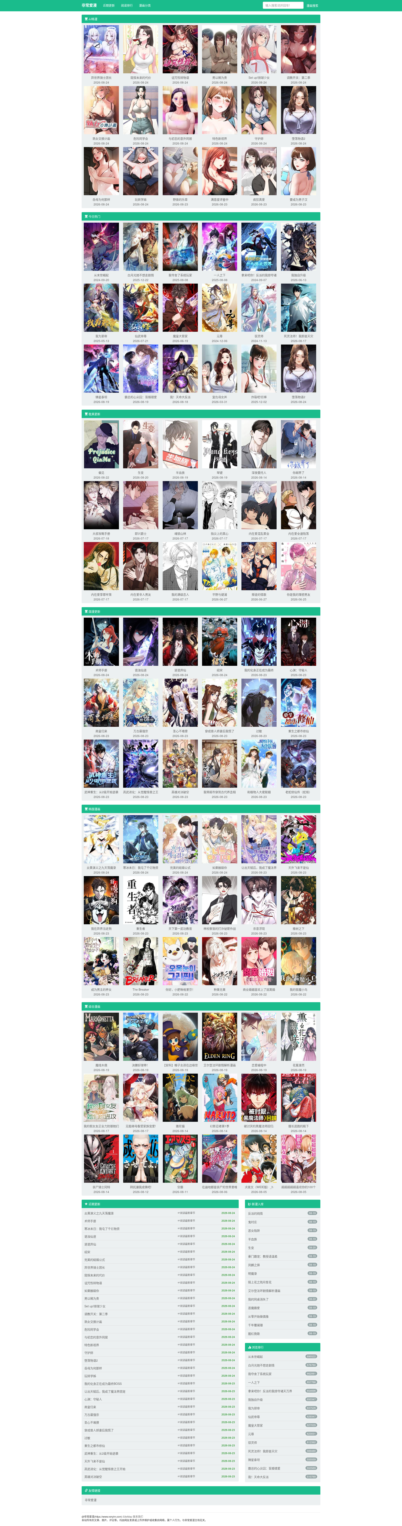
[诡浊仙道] (140, 641)
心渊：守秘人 (298, 670)
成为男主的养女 (101, 989)
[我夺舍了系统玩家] (180, 246)
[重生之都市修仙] (298, 702)
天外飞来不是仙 (298, 867)
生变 (141, 472)
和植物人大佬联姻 (259, 792)
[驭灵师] (259, 307)
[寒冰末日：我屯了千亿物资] (140, 839)
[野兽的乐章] (180, 171)
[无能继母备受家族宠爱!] (140, 1097)
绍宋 (220, 670)
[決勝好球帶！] (140, 1036)
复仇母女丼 (219, 397)
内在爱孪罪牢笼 (101, 594)
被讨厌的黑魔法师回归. (259, 1126)
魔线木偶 (101, 1065)
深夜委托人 (259, 472)
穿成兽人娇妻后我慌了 (219, 731)
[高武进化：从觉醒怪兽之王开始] (140, 763)
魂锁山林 (180, 533)
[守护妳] (259, 110)
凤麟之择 (254, 1265)
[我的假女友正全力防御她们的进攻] (101, 1097)
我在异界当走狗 (101, 928)
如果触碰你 (219, 867)
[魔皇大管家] (180, 307)
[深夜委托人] (259, 444)
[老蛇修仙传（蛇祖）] (298, 763)
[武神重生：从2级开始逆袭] (101, 763)
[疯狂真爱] (259, 171)
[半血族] (180, 444)
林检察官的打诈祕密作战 (220, 928)
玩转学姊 (141, 199)
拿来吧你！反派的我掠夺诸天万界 (270, 1391)
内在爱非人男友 (140, 594)
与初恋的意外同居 (180, 138)
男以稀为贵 (219, 77)
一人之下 (219, 275)
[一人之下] (219, 246)
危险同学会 (140, 138)
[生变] (140, 444)
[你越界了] (298, 444)
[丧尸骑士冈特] (101, 1158)
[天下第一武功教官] (180, 900)
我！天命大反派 (180, 397)
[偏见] (101, 444)
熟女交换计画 (101, 138)
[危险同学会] (140, 110)
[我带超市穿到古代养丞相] (219, 763)
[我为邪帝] (101, 307)
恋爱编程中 (259, 1065)
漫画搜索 (312, 5)
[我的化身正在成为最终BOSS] (259, 641)
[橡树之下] (298, 900)
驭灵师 (259, 336)
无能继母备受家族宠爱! (141, 1126)
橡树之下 (298, 928)
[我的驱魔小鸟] (298, 961)
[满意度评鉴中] (219, 171)
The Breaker (141, 989)
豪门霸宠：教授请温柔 (262, 1256)
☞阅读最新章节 (186, 1213)
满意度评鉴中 (219, 199)
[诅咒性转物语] (180, 49)
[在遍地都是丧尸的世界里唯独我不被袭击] (219, 1158)
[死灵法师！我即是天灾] (298, 307)
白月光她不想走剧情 (141, 275)
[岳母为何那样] (101, 171)
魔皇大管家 (180, 336)
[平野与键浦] (219, 566)
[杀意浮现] (259, 900)
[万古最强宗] (140, 702)
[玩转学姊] (140, 171)
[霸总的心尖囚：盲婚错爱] (140, 368)
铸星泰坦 (101, 397)
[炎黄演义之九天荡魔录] (101, 839)
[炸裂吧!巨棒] (259, 368)
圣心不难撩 (180, 731)
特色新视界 (219, 138)
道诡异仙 (180, 670)
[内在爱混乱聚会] (259, 505)
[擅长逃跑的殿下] (298, 1097)
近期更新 (109, 5)
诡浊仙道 (141, 670)
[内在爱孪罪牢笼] (101, 566)
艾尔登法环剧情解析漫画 (220, 1065)
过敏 (259, 731)
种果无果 (219, 989)
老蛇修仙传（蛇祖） (298, 792)
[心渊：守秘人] (298, 641)
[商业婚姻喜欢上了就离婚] (259, 961)
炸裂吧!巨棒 (259, 397)
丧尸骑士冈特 (101, 1187)
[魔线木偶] (101, 1036)
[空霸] (180, 1158)
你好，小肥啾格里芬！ (180, 989)
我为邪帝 (101, 336)
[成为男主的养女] (101, 961)
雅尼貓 (180, 1126)
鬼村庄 (252, 1222)
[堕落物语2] (298, 110)
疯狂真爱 (259, 199)
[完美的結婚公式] (180, 839)
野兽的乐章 (180, 199)
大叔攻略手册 (101, 533)
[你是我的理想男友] (298, 566)
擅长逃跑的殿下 (298, 1126)
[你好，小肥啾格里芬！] (180, 961)
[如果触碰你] (219, 839)
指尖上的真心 (219, 533)
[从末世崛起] (101, 246)
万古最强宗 (140, 731)
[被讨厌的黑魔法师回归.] (259, 1097)
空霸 (180, 1187)
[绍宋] (219, 641)
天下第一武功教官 (180, 928)
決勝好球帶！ (140, 1065)
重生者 (140, 928)
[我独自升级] (298, 246)
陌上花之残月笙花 (260, 1282)
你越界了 (298, 472)
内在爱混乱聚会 (259, 533)
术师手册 (101, 670)
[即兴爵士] (140, 505)
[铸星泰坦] (101, 368)
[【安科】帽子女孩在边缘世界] (180, 1036)
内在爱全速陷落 (298, 533)
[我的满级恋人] (180, 566)
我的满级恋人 (180, 594)
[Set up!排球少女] (259, 49)
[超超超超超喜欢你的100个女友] (298, 1158)
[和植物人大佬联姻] (259, 763)
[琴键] (219, 444)
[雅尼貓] (180, 1097)
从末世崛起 (101, 275)
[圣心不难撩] (180, 702)
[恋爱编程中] (259, 1036)
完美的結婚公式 (180, 867)
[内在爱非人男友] (140, 566)
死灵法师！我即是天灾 (298, 336)
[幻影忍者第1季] (219, 1097)
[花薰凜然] (298, 1036)
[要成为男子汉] (298, 171)
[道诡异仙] (180, 641)
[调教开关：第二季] (298, 49)
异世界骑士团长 (101, 77)
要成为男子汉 (298, 199)
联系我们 (138, 1516)
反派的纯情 (255, 1213)
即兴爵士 (141, 533)
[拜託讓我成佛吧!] (140, 1158)
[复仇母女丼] (219, 368)
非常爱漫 (89, 5)
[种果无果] (219, 961)
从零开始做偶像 (258, 1316)
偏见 (101, 472)
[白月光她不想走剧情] (140, 246)
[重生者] (140, 900)
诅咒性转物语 (180, 77)
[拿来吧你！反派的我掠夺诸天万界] (259, 246)
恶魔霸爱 (254, 1308)
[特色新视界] (219, 110)
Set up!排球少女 (259, 77)
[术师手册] (101, 641)
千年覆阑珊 (255, 1325)
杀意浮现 (259, 928)
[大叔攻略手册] (101, 505)
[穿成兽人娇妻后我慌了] (219, 702)
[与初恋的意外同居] (180, 110)
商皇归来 (101, 731)
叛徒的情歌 (259, 594)
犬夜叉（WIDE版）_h (259, 1187)
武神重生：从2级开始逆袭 (101, 792)
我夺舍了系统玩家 (180, 275)
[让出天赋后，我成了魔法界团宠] (259, 839)
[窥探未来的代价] (140, 49)
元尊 (220, 336)
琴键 (220, 472)
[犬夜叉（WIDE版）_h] (259, 1158)
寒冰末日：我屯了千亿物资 (140, 867)
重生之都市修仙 (298, 731)
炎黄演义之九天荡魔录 (101, 867)
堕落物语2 (298, 138)
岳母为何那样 (101, 199)
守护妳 (259, 138)
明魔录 (252, 1273)
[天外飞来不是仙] (298, 839)
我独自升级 (298, 275)
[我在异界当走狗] (101, 900)
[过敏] (259, 702)
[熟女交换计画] (101, 110)
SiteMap (127, 1516)
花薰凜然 (298, 1065)
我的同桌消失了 (258, 1299)
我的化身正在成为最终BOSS (103, 1383)
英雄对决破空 (180, 792)
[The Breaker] (140, 961)
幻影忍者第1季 (219, 1126)
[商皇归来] (101, 702)
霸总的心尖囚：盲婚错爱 (141, 397)
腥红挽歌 (254, 1333)
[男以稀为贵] (219, 49)
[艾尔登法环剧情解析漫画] (219, 1036)
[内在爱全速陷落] (298, 505)
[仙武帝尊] (140, 307)
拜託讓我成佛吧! (140, 1187)
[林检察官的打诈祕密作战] (219, 900)
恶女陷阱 (254, 1230)
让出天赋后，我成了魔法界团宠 (104, 1391)
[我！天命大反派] (180, 368)
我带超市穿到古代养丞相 (220, 792)
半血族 (180, 472)
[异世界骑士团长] (101, 49)
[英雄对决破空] (180, 763)
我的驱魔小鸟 (298, 989)
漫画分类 (145, 5)
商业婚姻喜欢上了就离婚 (259, 989)
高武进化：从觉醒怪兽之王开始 (104, 1469)
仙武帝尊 (141, 336)
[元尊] (219, 307)
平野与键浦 (219, 594)
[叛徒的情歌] (259, 566)
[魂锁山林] (180, 505)
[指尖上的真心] (219, 505)
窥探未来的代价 (140, 77)
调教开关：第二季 (298, 77)
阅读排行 (127, 5)
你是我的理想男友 (298, 594)
